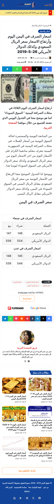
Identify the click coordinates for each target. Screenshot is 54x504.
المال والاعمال (37, 25)
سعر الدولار (46, 286)
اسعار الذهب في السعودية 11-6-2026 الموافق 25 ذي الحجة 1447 (40, 455)
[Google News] (38, 308)
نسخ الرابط (27, 298)
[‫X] (25, 361)
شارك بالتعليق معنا (27, 470)
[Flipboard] (15, 308)
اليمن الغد (8, 487)
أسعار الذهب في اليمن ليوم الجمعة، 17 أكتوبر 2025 (16, 454)
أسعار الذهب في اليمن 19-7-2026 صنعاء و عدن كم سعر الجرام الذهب (41, 396)
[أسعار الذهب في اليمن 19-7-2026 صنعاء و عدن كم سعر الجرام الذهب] (40, 384)
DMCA (27, 491)
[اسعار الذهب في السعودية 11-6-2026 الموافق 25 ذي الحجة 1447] (40, 443)
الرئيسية (46, 25)
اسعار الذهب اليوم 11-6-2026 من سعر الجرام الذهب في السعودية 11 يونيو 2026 (14, 427)
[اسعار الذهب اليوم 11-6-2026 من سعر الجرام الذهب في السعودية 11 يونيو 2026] (14, 414)
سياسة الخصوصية (20, 487)
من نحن (46, 487)
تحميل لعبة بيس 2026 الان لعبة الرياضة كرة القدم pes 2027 (23, 13)
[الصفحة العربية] (27, 5)
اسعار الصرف (17, 282)
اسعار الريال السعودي (32, 282)
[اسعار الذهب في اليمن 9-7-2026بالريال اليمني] (14, 386)
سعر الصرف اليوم (33, 286)
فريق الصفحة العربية (41, 58)
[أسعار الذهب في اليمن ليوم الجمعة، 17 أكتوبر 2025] (14, 443)
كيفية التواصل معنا (34, 487)
